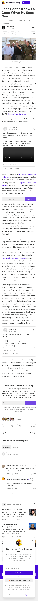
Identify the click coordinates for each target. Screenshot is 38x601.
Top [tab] (4, 504)
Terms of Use (29, 407)
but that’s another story (17, 114)
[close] (32, 540)
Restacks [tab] (15, 447)
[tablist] (10, 447)
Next (31, 433)
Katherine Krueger (16, 517)
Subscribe (26, 3)
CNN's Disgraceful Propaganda (9, 525)
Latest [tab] (9, 504)
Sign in (34, 3)
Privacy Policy (25, 589)
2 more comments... (8, 494)
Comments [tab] (6, 447)
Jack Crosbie (10, 26)
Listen (34, 28)
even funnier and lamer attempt (14, 258)
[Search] (34, 504)
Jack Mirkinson (15, 534)
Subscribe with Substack (20, 580)
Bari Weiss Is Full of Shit (12, 510)
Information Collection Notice (23, 409)
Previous (8, 433)
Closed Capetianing (12, 466)
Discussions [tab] (17, 504)
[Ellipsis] (35, 465)
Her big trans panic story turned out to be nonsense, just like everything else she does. (14, 513)
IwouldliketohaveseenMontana (17, 479)
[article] (19, 515)
